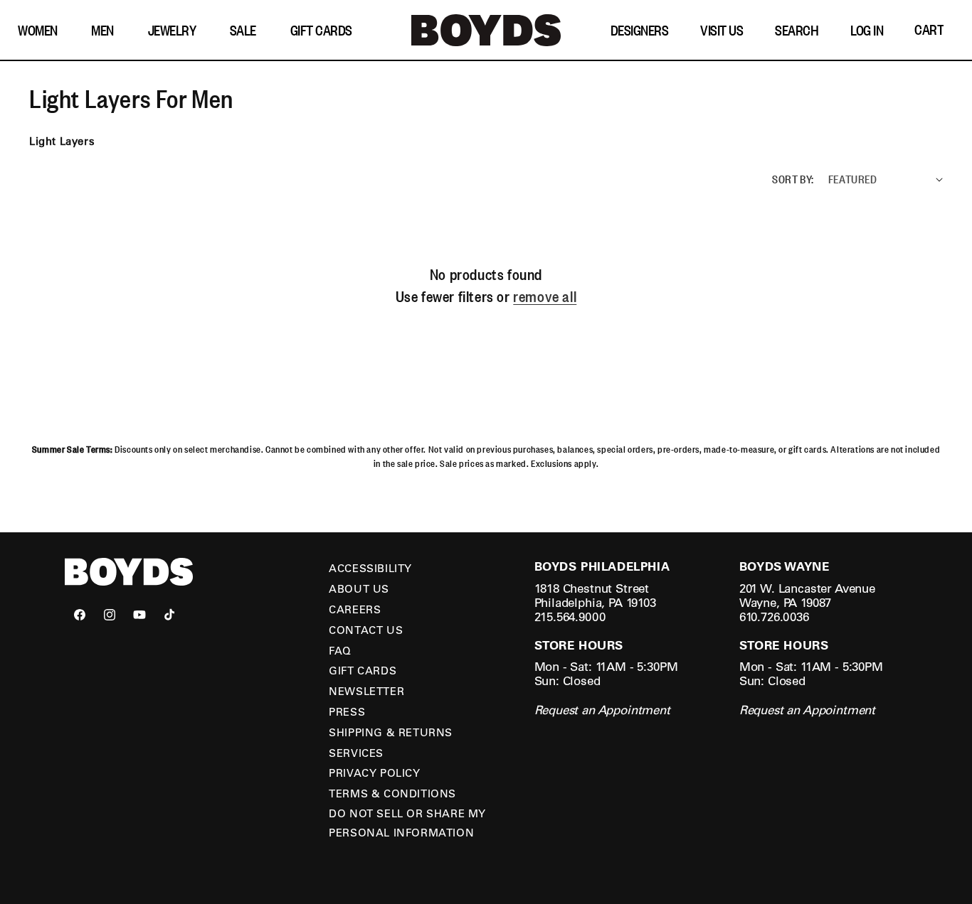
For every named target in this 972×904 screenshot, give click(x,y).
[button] (41, 30)
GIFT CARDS (362, 670)
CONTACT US (366, 630)
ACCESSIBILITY (370, 568)
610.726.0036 (774, 616)
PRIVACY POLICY (374, 772)
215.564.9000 (570, 616)
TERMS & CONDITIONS (392, 793)
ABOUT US (359, 588)
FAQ (340, 650)
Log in (866, 30)
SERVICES (356, 753)
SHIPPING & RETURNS (391, 732)
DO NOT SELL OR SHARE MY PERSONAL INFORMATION (407, 822)
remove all (544, 296)
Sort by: (792, 178)
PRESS (347, 711)
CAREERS (355, 609)
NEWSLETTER (366, 691)
